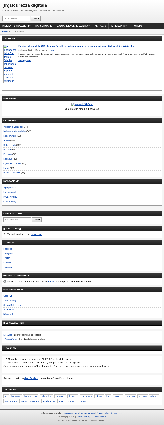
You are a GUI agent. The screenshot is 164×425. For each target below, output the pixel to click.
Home (5, 31)
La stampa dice (10, 192)
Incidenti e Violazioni (13, 127)
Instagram (8, 253)
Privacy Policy (10, 197)
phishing (143, 396)
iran (108, 396)
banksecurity (30, 396)
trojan (61, 401)
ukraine (71, 401)
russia (24, 401)
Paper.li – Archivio (11, 172)
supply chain (49, 401)
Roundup (7, 159)
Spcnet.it (7, 296)
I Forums (137, 26)
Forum (50, 281)
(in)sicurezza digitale (24, 5)
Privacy (7, 149)
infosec (99, 396)
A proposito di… (11, 187)
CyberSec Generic (12, 163)
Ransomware (43, 26)
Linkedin (7, 262)
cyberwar (60, 396)
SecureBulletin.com (12, 305)
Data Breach (9, 145)
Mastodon (36, 234)
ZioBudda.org (9, 300)
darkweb (73, 396)
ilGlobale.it (8, 314)
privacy (154, 396)
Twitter (6, 258)
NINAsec (7, 335)
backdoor (16, 396)
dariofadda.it (31, 378)
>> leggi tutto (24, 60)
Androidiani (8, 309)
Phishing (7, 154)
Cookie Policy (10, 201)
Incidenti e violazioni (15, 26)
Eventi (6, 168)
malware (118, 396)
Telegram (7, 267)
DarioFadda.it (100, 417)
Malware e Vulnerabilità (72, 26)
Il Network (118, 26)
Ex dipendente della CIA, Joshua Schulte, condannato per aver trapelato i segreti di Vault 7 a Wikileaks (76, 46)
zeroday (83, 401)
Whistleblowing (84, 417)
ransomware (11, 401)
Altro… (99, 26)
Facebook (8, 249)
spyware (34, 401)
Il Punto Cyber (10, 339)
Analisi (6, 140)
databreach (86, 396)
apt (6, 396)
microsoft (130, 396)
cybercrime (46, 396)
